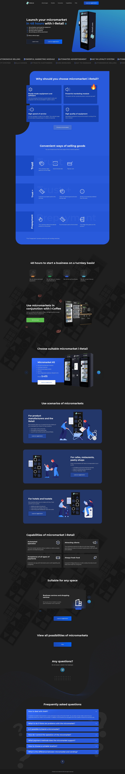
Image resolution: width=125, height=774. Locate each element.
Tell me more (35, 320)
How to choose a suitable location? (42, 746)
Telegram (62, 670)
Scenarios (60, 3)
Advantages (45, 3)
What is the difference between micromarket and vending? (53, 752)
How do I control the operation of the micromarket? (49, 735)
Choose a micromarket (62, 127)
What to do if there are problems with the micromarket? (51, 723)
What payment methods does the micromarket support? (51, 740)
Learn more (35, 41)
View (62, 644)
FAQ (76, 3)
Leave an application (91, 3)
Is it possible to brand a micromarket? (44, 729)
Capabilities (69, 3)
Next (89, 601)
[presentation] (26, 372)
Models (53, 3)
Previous (89, 597)
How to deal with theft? (38, 711)
